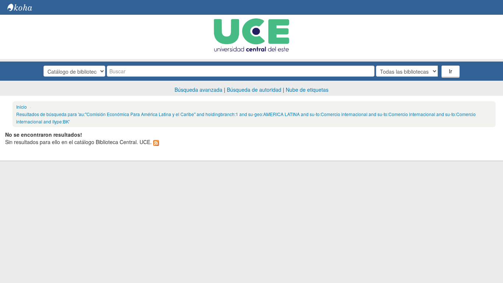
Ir (450, 71)
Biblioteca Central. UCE (25, 7)
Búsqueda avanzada (198, 89)
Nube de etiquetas (307, 89)
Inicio (21, 107)
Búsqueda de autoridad (254, 89)
